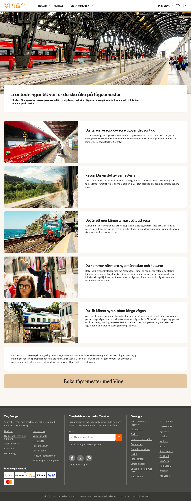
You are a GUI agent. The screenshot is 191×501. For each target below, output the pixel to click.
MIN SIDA (164, 5)
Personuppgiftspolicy (59, 496)
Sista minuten (166, 421)
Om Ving (8, 430)
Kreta (162, 446)
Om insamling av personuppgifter (85, 444)
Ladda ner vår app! (78, 464)
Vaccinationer (40, 450)
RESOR (42, 5)
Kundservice (39, 430)
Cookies (45, 496)
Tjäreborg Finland (100, 496)
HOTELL (58, 5)
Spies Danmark (85, 496)
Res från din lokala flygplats (140, 423)
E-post (72, 431)
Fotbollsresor (137, 458)
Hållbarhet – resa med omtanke (15, 437)
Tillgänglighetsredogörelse (46, 460)
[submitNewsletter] (119, 437)
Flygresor (164, 431)
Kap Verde (165, 475)
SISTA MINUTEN (80, 5)
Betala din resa (138, 463)
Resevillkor (38, 440)
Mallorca (164, 441)
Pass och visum (40, 445)
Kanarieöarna (166, 451)
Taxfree (134, 434)
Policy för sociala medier (45, 455)
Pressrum (9, 448)
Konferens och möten (141, 438)
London (163, 436)
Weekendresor (167, 426)
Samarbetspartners (140, 448)
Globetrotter (114, 496)
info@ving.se (126, 496)
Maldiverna (165, 465)
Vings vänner (137, 476)
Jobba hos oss (11, 443)
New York (164, 460)
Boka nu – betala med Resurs (141, 470)
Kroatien (164, 470)
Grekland (164, 455)
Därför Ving (10, 453)
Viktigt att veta (40, 435)
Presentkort (137, 429)
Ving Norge (73, 496)
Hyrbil (134, 453)
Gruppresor (137, 444)
